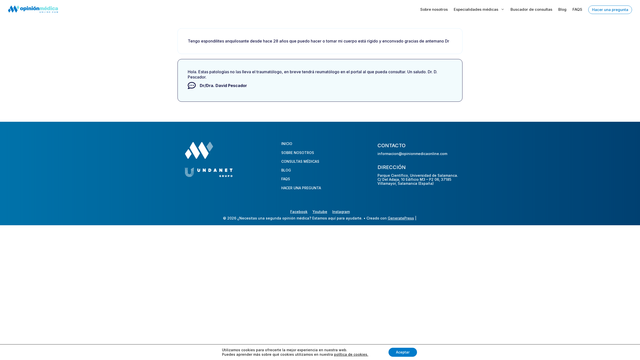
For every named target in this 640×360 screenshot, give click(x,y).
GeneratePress (401, 218)
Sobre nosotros (434, 9)
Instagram (341, 212)
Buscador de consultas (531, 9)
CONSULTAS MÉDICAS (300, 161)
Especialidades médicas (476, 9)
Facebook (299, 212)
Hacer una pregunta (610, 9)
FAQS (577, 9)
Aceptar (403, 352)
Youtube (319, 212)
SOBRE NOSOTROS (297, 152)
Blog (562, 9)
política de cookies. (351, 354)
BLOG (286, 170)
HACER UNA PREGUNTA (301, 188)
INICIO (286, 144)
